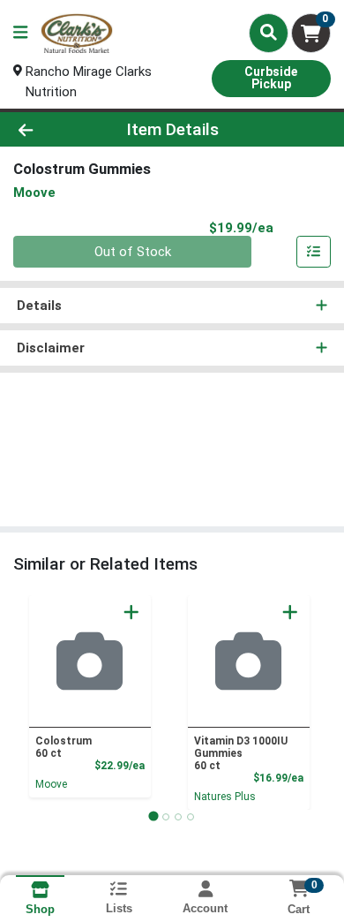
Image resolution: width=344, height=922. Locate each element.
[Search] (268, 32)
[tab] (153, 816)
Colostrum (63, 747)
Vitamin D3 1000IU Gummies (241, 753)
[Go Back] (53, 129)
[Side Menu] (20, 33)
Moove (51, 784)
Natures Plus (225, 796)
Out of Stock (132, 252)
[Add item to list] (314, 252)
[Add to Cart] (131, 612)
